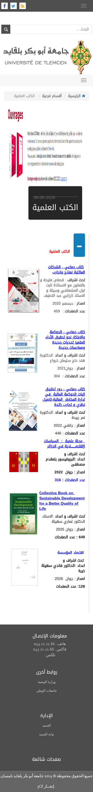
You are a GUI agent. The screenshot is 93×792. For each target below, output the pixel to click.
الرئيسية (75, 95)
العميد (46, 725)
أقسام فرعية (52, 95)
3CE (40, 787)
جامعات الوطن (46, 691)
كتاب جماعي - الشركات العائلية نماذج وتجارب (66, 270)
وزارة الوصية (47, 682)
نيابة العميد (46, 734)
